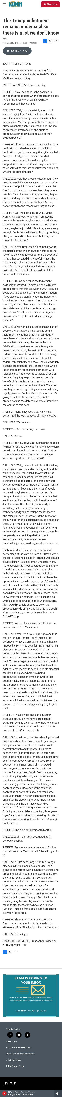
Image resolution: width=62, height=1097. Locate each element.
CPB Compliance (13, 1060)
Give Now (51, 4)
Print (55, 40)
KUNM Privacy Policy (15, 1066)
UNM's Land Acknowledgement (20, 1054)
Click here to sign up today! (31, 1010)
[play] (4, 1093)
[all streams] (58, 1093)
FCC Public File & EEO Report (18, 1048)
